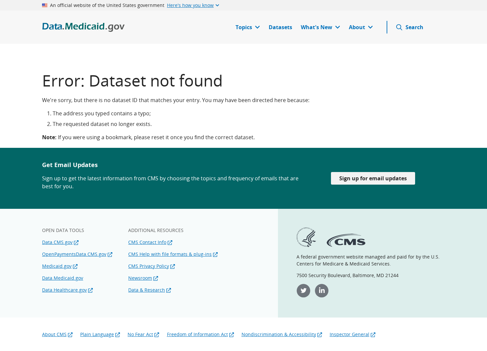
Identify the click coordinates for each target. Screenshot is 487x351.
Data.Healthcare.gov (64, 290)
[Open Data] (83, 27)
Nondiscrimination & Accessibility (279, 334)
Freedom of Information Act (197, 334)
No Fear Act (140, 334)
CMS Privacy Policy (148, 266)
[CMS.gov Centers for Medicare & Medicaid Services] (346, 245)
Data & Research (146, 290)
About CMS (54, 334)
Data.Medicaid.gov (62, 278)
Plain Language (97, 334)
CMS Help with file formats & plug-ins (170, 254)
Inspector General (349, 334)
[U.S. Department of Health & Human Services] (306, 245)
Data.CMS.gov (57, 242)
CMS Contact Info (147, 242)
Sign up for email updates (373, 178)
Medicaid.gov (57, 266)
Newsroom (140, 278)
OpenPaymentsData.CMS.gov (74, 254)
